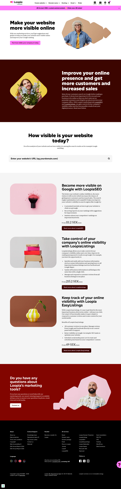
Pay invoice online (32, 439)
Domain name (53, 3)
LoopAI (64, 448)
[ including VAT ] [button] (56, 461)
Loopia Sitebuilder (84, 444)
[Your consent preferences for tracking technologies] (3, 486)
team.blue (22, 475)
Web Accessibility (15, 444)
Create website (40, 3)
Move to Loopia (66, 444)
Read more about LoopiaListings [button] (75, 287)
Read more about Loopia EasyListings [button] (76, 350)
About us (12, 435)
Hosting (64, 3)
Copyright (13, 442)
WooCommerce (100, 446)
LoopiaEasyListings (84, 442)
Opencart (81, 451)
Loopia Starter (83, 446)
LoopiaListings (70, 104)
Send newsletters (101, 435)
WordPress (99, 444)
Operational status (32, 437)
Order (80, 3)
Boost (63, 435)
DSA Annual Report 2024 (17, 446)
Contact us (15, 405)
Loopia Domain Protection (86, 435)
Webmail (29, 444)
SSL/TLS (98, 437)
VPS (97, 439)
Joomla (64, 446)
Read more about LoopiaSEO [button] (73, 228)
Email (72, 3)
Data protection (14, 437)
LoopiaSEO (99, 102)
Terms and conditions (16, 439)
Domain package (66, 439)
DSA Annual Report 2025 (17, 448)
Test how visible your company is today (25, 43)
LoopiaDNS (65, 451)
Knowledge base (32, 435)
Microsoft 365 (83, 448)
